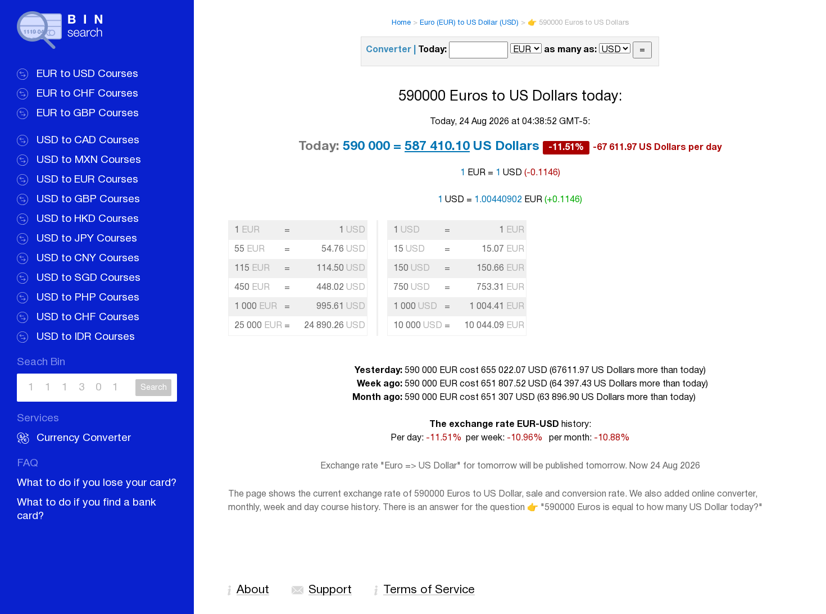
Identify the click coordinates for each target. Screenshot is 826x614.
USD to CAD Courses (88, 140)
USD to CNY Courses (88, 258)
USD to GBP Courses (88, 199)
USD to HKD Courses (88, 219)
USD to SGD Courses (88, 278)
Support (330, 590)
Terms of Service (429, 590)
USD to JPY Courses (87, 239)
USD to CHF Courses (88, 317)
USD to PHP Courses (88, 298)
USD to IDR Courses (86, 337)
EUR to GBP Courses (88, 113)
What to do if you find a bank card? (86, 509)
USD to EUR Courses (87, 180)
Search (153, 388)
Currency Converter (84, 438)
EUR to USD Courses (87, 74)
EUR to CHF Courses (87, 94)
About (253, 590)
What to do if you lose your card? (96, 483)
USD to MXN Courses (89, 160)
